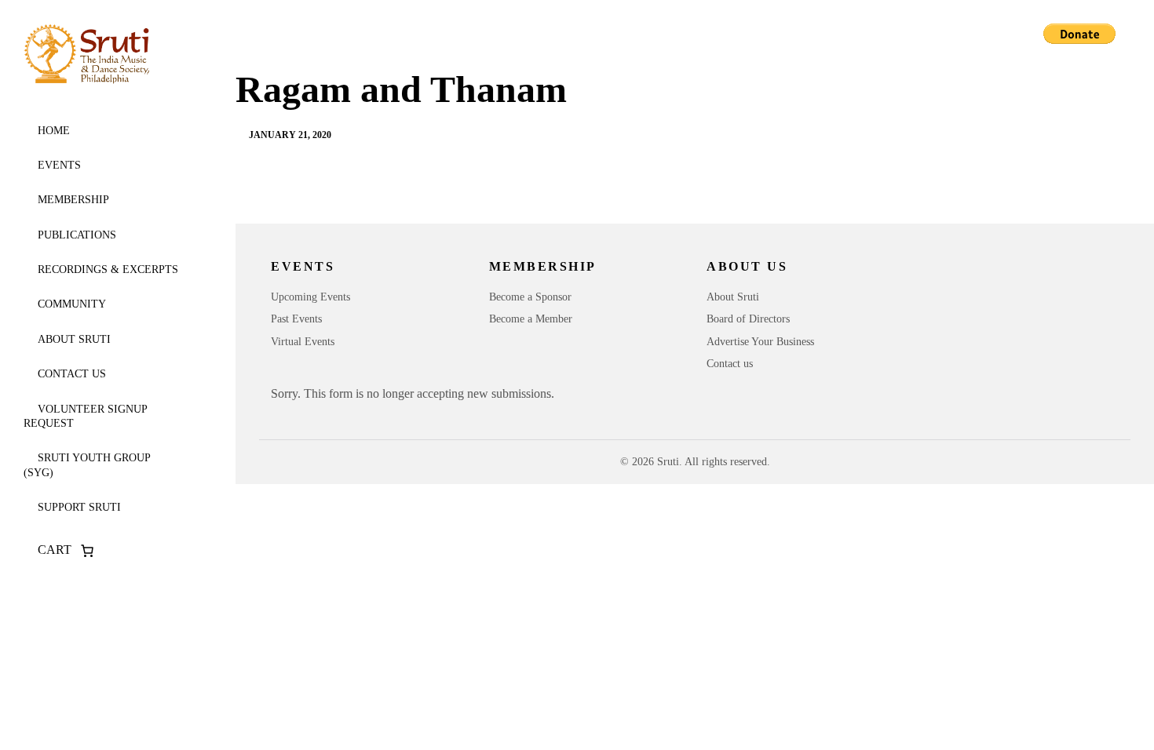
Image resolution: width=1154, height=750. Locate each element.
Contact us (72, 374)
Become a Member (530, 319)
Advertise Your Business (760, 342)
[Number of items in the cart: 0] (87, 550)
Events (59, 165)
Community (72, 304)
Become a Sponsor (530, 297)
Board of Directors (748, 319)
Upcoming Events (310, 297)
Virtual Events (302, 342)
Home (54, 131)
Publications (77, 235)
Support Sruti (79, 507)
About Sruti (74, 339)
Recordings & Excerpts (108, 269)
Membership (73, 200)
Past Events (296, 319)
